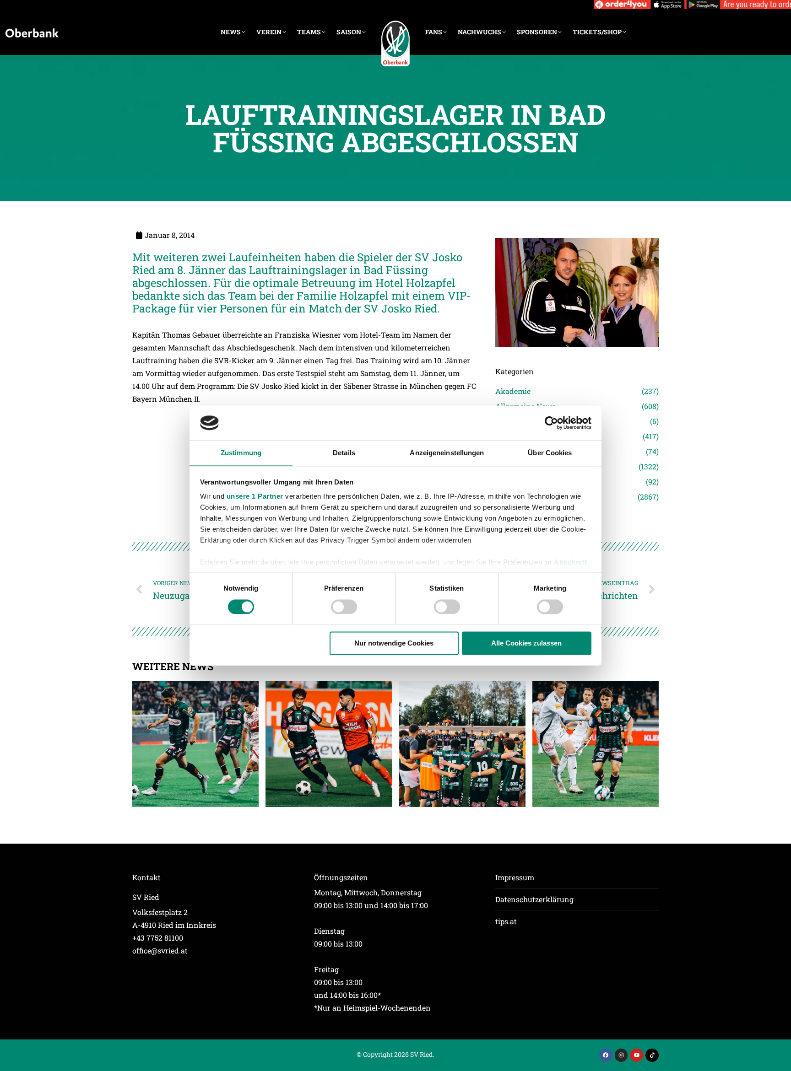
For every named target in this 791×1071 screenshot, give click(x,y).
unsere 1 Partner (255, 497)
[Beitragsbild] (195, 744)
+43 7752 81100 (157, 937)
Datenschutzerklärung (534, 899)
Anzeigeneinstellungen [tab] (447, 453)
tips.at (506, 921)
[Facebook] (605, 1055)
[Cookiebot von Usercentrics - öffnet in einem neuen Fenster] (551, 423)
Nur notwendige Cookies (393, 643)
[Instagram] (621, 1055)
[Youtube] (636, 1055)
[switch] (344, 606)
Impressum (514, 877)
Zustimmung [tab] (241, 453)
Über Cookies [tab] (550, 453)
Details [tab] (344, 453)
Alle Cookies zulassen (526, 643)
